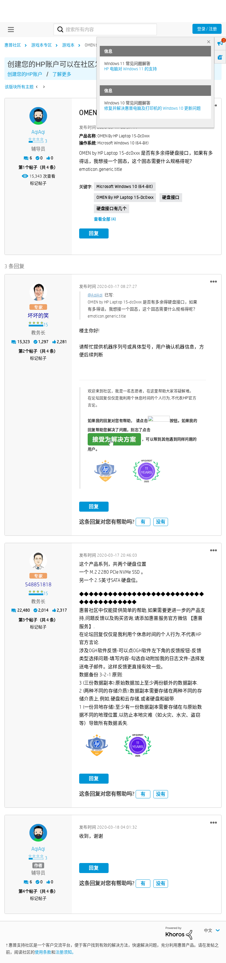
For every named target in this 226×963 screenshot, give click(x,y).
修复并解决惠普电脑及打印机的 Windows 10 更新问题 (152, 108)
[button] (213, 281)
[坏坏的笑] (38, 292)
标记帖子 (38, 183)
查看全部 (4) (105, 219)
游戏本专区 (41, 45)
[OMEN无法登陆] (37, 87)
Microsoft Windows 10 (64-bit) (125, 186)
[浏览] (9, 29)
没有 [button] (160, 522)
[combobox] (105, 29)
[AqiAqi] (38, 116)
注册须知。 (65, 952)
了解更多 (61, 74)
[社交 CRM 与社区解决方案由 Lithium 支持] (179, 932)
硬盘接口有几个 (112, 208)
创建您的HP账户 (24, 74)
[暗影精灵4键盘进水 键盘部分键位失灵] (43, 87)
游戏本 (68, 45)
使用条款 (43, 952)
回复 (94, 233)
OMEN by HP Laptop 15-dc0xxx (125, 197)
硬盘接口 (170, 197)
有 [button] (143, 522)
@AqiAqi (95, 295)
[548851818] (38, 561)
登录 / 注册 (207, 28)
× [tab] (208, 41)
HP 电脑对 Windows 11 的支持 (130, 68)
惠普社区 (12, 45)
